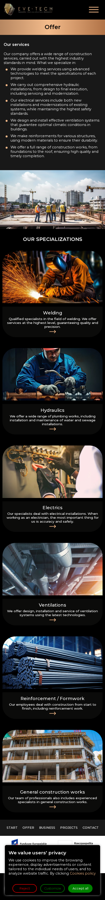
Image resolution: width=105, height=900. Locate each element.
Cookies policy (83, 873)
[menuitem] (12, 827)
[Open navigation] (93, 10)
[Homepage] (28, 9)
